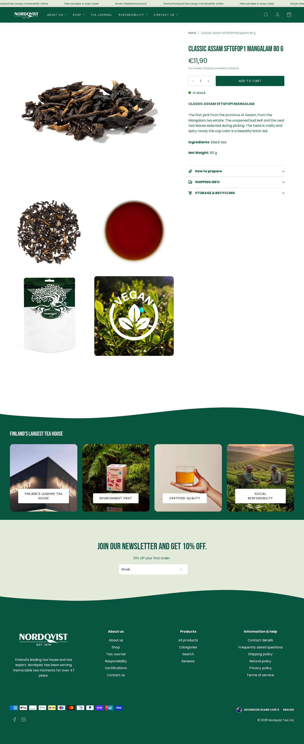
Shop (77, 15)
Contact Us (164, 15)
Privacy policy (260, 668)
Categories (188, 647)
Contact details (260, 640)
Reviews (188, 661)
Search (188, 654)
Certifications (116, 668)
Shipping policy (260, 654)
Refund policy (260, 661)
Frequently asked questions (260, 647)
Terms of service (260, 675)
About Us (55, 15)
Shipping (208, 68)
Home (192, 33)
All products (188, 640)
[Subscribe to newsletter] (181, 569)
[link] (277, 15)
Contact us (116, 675)
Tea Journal (101, 15)
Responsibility (131, 15)
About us (116, 640)
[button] (266, 15)
